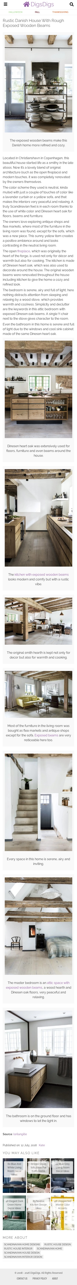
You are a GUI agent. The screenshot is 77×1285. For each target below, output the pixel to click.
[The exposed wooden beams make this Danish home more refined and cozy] (38, 131)
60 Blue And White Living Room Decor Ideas (14, 1169)
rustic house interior (18, 1248)
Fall (37, 12)
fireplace (23, 251)
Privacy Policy (40, 1278)
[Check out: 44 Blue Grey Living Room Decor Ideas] (62, 1175)
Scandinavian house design (21, 1252)
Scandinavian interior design (23, 1257)
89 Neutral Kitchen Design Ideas (38, 1205)
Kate (42, 1145)
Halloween (15, 12)
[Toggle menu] (6, 5)
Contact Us (22, 1278)
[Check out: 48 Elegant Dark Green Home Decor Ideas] (14, 1212)
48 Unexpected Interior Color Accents (62, 1205)
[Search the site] (72, 5)
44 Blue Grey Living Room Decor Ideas (62, 1168)
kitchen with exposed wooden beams (42, 574)
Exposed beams (47, 735)
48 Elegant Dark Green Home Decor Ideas (14, 1205)
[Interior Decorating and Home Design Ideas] (38, 6)
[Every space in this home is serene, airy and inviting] (38, 850)
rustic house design (57, 1244)
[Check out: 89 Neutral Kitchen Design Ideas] (38, 1212)
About (55, 1278)
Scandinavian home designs (22, 1244)
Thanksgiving (60, 12)
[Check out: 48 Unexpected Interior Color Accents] (62, 1212)
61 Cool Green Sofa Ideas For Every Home (38, 1168)
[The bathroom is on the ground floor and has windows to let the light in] (38, 1107)
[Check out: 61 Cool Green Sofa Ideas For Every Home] (38, 1175)
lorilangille (20, 1134)
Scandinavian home (49, 1248)
